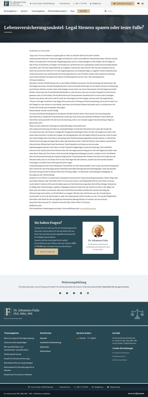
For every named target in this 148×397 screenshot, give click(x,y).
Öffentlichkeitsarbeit (57, 11)
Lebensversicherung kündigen (15, 342)
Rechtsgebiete (10, 11)
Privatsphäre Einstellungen (121, 353)
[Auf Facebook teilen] (60, 293)
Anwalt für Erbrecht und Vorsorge (17, 358)
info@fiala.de (96, 3)
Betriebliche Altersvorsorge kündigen (18, 363)
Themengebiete (38, 11)
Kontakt (83, 11)
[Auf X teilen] (67, 293)
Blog (72, 11)
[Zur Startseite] (15, 3)
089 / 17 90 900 (81, 3)
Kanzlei (24, 11)
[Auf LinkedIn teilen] (80, 293)
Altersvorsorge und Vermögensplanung (19, 338)
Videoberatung (124, 4)
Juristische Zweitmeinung (50, 342)
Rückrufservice (65, 3)
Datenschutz (45, 351)
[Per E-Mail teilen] (87, 293)
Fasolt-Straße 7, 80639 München (43, 3)
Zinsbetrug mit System (12, 354)
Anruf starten (47, 251)
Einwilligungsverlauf (119, 356)
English (93, 338)
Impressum (44, 347)
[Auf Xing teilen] (74, 293)
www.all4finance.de (88, 208)
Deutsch (82, 338)
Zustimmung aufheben (120, 360)
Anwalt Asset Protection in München (18, 374)
